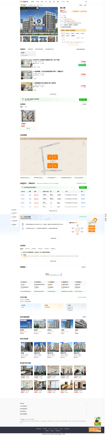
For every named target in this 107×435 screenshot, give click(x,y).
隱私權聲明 (71, 42)
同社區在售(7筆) (53, 94)
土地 (46, 1)
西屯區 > (38, 5)
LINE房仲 (84, 99)
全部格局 (84, 104)
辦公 (54, 1)
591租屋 (61, 428)
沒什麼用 (91, 231)
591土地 (50, 428)
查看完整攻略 (53, 238)
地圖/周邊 (83, 267)
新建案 (32, 1)
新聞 (68, 1)
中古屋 (37, 1)
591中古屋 (56, 428)
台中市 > (35, 5)
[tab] (23, 183)
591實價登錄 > (30, 5)
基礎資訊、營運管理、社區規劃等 (71, 24)
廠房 (58, 1)
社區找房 (63, 1)
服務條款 (68, 42)
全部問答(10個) (53, 261)
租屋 (42, 1)
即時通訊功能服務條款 (77, 42)
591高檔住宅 (66, 428)
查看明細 (83, 194)
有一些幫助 (92, 228)
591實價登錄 (38, 428)
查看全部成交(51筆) (53, 210)
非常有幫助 (92, 226)
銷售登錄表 (81, 183)
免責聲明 (47, 430)
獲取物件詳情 (83, 65)
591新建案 (45, 428)
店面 (50, 1)
